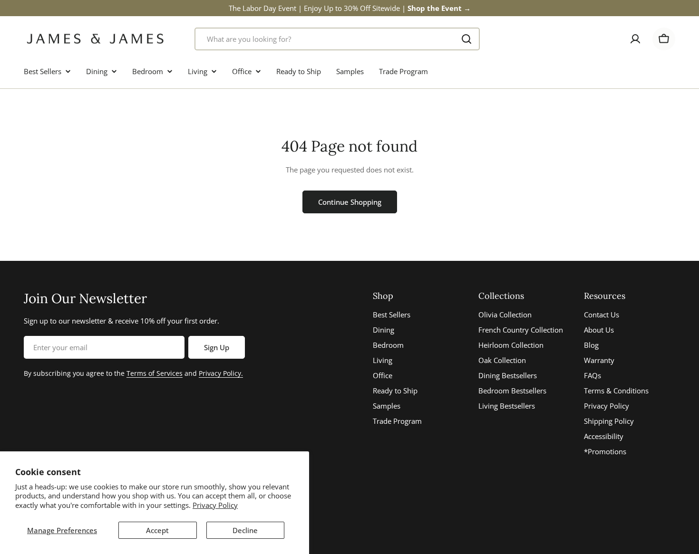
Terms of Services (154, 373)
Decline (245, 530)
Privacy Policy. (221, 373)
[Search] (466, 39)
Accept (157, 530)
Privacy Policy (215, 505)
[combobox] (337, 39)
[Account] (635, 39)
